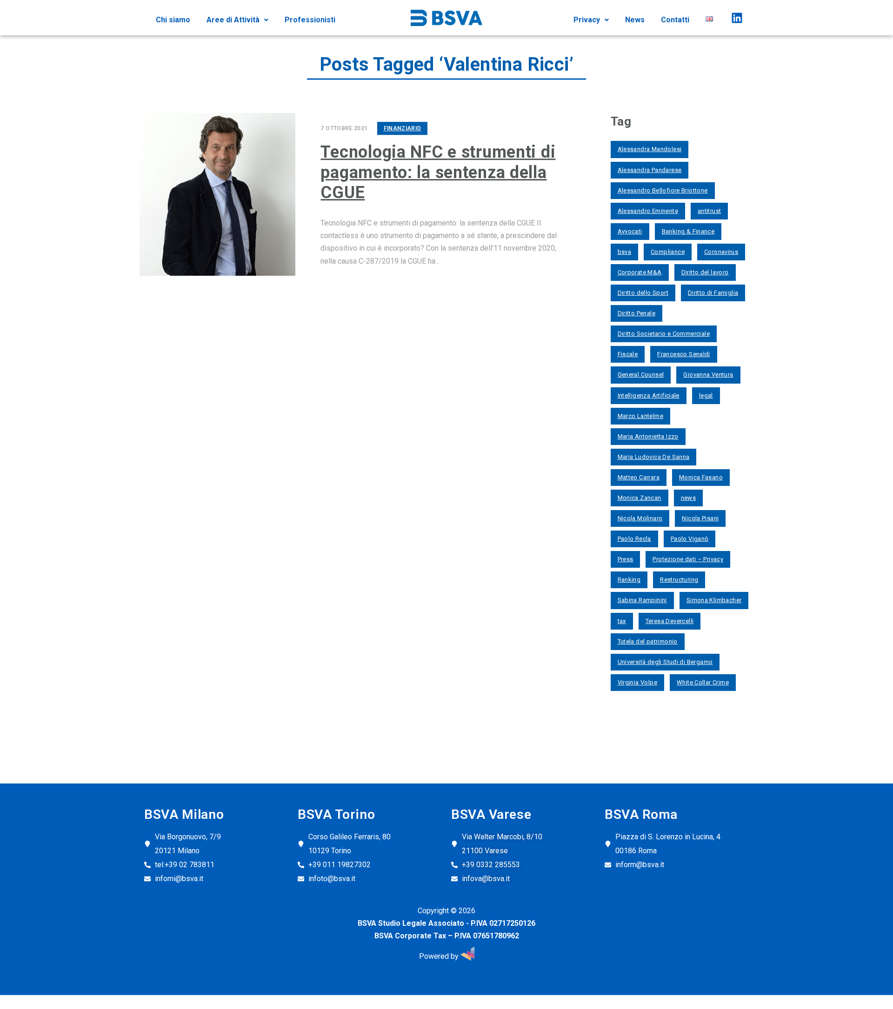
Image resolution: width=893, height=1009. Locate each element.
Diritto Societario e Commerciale (664, 333)
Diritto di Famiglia (713, 292)
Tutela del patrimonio (648, 641)
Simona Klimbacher (714, 600)
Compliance (668, 251)
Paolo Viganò (690, 538)
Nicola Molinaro (640, 518)
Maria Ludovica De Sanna (654, 456)
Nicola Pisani (700, 518)
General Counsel (641, 374)
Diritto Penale (636, 313)
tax (622, 620)
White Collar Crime (703, 682)
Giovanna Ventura (708, 374)
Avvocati (630, 231)
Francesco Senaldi (683, 354)
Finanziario (402, 128)
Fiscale (628, 354)
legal (706, 395)
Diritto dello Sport (643, 292)
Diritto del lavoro (705, 272)
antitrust (709, 210)
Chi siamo (173, 19)
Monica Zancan (639, 497)
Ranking (629, 579)
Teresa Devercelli (670, 620)
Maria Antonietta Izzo (648, 436)
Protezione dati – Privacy (688, 559)
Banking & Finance (688, 231)
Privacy (586, 19)
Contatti (675, 19)
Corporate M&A (640, 272)
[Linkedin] (736, 17)
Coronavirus (721, 251)
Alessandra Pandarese (650, 169)
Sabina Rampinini (642, 600)
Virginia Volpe (637, 682)
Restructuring (679, 579)
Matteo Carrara (639, 477)
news (688, 497)
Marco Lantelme (640, 415)
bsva (625, 251)
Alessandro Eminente (648, 210)
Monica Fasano (701, 477)
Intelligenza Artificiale (649, 395)
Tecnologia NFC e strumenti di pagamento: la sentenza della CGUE (437, 172)
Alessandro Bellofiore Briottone (663, 190)
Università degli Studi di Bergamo (665, 661)
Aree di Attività (233, 19)
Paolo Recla (634, 538)
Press (625, 559)
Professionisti (310, 19)
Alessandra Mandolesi (650, 149)
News (635, 19)
